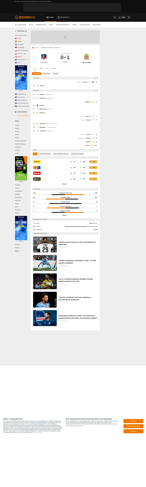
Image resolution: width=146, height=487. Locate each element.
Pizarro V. (42, 94)
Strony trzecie (38, 432)
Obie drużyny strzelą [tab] (61, 154)
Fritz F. (89, 134)
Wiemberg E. (43, 109)
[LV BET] (37, 179)
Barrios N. (83, 134)
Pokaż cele (133, 431)
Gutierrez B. (50, 98)
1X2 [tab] (35, 154)
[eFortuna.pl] (37, 161)
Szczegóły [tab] (36, 73)
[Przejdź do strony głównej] (26, 17)
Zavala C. (79, 82)
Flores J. (82, 116)
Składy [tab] (55, 73)
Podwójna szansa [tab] (77, 154)
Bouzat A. (50, 131)
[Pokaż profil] (44, 57)
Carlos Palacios (51, 127)
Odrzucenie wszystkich (133, 426)
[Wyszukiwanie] (115, 17)
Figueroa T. (81, 138)
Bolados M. (43, 98)
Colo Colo (44, 62)
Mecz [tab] (35, 68)
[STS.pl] (37, 167)
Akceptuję (133, 421)
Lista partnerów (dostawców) (74, 425)
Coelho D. (88, 138)
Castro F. (88, 116)
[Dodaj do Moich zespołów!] (36, 56)
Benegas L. (43, 127)
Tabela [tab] (53, 68)
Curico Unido (86, 62)
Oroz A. (50, 109)
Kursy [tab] (41, 68)
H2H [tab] (47, 68)
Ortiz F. (83, 120)
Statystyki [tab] (46, 73)
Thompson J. (43, 131)
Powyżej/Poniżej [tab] (44, 154)
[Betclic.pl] (37, 173)
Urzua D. (88, 120)
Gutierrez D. (49, 94)
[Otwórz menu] (129, 17)
